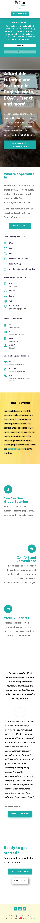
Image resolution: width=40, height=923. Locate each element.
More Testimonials (20, 813)
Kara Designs (30, 918)
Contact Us (20, 880)
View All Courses (20, 225)
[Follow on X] (24, 908)
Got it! (20, 52)
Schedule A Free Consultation (20, 145)
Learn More (20, 45)
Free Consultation (20, 14)
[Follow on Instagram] (20, 908)
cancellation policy (16, 449)
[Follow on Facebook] (15, 908)
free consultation (20, 871)
